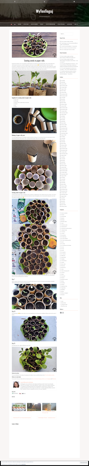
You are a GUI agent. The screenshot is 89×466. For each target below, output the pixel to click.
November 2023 (64, 109)
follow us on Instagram (46, 378)
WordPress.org (64, 306)
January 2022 (63, 146)
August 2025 (63, 89)
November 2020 (64, 170)
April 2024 (63, 100)
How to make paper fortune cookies (68, 49)
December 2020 (64, 168)
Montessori (63, 267)
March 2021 (63, 163)
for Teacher (63, 253)
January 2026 (63, 83)
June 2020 (63, 179)
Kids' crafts (63, 264)
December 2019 (64, 189)
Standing (63, 282)
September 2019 (64, 194)
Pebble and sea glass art (70, 57)
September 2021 (64, 153)
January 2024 (63, 106)
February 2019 (64, 206)
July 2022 (63, 136)
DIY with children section (49, 375)
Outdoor (63, 272)
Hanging (62, 258)
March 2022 (63, 143)
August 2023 (63, 114)
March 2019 (63, 204)
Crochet (41, 24)
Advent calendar (64, 213)
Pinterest (54, 378)
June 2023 (63, 117)
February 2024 (64, 104)
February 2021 (64, 165)
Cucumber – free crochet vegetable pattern (68, 69)
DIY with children (34, 24)
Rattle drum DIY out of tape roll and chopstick (22, 417)
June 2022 (63, 138)
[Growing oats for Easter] (19, 407)
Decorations (69, 24)
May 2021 (63, 160)
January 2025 (63, 92)
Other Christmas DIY (65, 270)
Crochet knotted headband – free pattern (69, 46)
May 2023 (63, 119)
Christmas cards (64, 224)
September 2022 (64, 133)
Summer (62, 284)
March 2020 (63, 184)
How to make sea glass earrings (67, 41)
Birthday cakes (64, 221)
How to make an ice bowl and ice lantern (68, 47)
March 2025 (63, 90)
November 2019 (64, 191)
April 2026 (63, 82)
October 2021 (64, 151)
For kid (62, 250)
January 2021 (63, 167)
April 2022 (63, 141)
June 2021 (63, 158)
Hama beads (63, 257)
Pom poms (63, 275)
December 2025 (64, 85)
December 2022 (64, 128)
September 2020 (64, 174)
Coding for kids (64, 230)
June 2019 (63, 199)
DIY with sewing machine (50, 24)
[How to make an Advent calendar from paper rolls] (49, 407)
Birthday (62, 219)
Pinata (62, 274)
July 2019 (63, 197)
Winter (62, 291)
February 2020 (64, 185)
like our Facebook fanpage (37, 378)
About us (76, 24)
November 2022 (64, 129)
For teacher (63, 252)
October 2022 (64, 131)
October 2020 (64, 172)
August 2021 (63, 155)
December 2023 (64, 107)
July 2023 (63, 116)
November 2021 (64, 150)
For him (62, 248)
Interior (62, 262)
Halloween (63, 255)
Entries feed (63, 302)
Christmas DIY (64, 226)
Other (62, 269)
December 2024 (64, 94)
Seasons (19, 24)
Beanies (62, 218)
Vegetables (63, 287)
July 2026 (63, 80)
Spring (62, 281)
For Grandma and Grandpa (66, 245)
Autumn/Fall (63, 216)
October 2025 (64, 87)
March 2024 (63, 102)
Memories (63, 265)
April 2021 (63, 162)
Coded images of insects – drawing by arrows (46, 417)
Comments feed (64, 304)
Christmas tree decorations (66, 228)
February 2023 (64, 124)
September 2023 (64, 112)
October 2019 (64, 192)
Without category (64, 292)
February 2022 (64, 145)
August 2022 (63, 134)
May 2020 (63, 180)
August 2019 (63, 196)
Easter (62, 241)
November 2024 (64, 95)
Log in (62, 301)
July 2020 (63, 177)
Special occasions (61, 24)
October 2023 (64, 111)
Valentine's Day (64, 286)
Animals (62, 214)
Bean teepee (29, 411)
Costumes (63, 231)
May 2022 (63, 140)
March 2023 (63, 123)
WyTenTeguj (44, 11)
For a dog (63, 243)
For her (62, 247)
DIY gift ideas (26, 24)
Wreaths (63, 294)
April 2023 (63, 121)
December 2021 (64, 148)
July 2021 (63, 157)
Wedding (63, 289)
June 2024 (63, 97)
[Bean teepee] (34, 407)
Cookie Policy (23, 464)
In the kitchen (64, 260)
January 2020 (63, 187)
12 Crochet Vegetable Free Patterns (68, 68)
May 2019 (63, 201)
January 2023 (63, 126)
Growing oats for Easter (16, 411)
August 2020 (63, 175)
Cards (62, 223)
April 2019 (63, 202)
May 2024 (63, 99)
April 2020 (63, 182)
